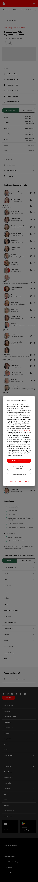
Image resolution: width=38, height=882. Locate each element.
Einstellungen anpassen (19, 474)
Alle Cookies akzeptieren (19, 461)
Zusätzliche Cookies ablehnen (19, 467)
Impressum (26, 481)
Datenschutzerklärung (24, 430)
